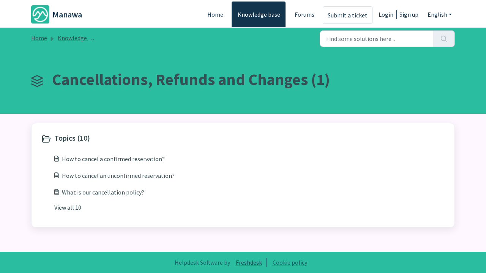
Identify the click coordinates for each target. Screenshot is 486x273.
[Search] (444, 38)
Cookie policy (290, 262)
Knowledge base (259, 14)
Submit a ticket (348, 15)
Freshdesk (249, 262)
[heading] (140, 138)
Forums (304, 14)
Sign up (408, 14)
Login (386, 14)
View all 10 (67, 207)
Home (215, 14)
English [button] (437, 14)
